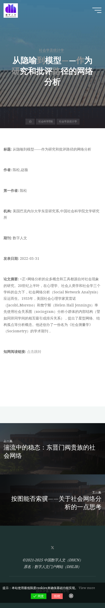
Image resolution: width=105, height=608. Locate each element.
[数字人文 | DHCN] (11, 10)
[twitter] (52, 548)
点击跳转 (34, 351)
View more (87, 588)
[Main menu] (96, 10)
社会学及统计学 (51, 50)
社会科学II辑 (45, 121)
